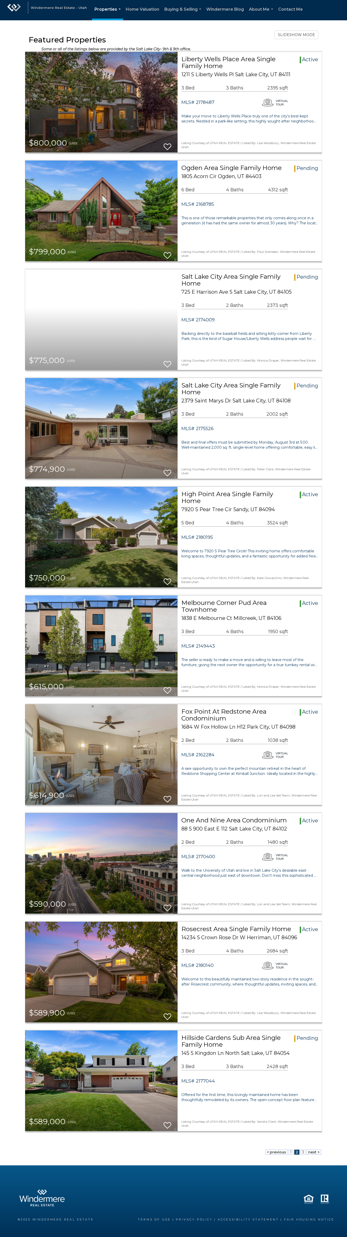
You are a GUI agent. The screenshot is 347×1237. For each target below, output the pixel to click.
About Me (262, 13)
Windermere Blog (225, 9)
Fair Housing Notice (309, 1219)
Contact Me (290, 9)
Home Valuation (142, 9)
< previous (276, 1152)
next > (314, 1152)
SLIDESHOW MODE (296, 35)
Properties (108, 13)
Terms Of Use (154, 1219)
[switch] (167, 144)
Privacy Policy (194, 1219)
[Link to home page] (14, 10)
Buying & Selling (183, 13)
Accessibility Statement (248, 1219)
